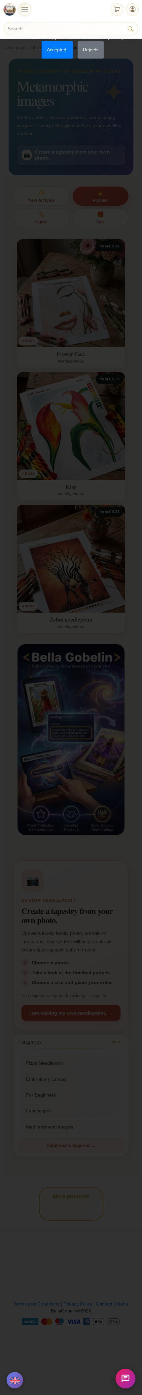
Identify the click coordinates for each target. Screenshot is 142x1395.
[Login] (132, 9)
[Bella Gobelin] (9, 9)
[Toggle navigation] (24, 9)
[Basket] (117, 9)
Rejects (90, 49)
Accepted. (57, 49)
